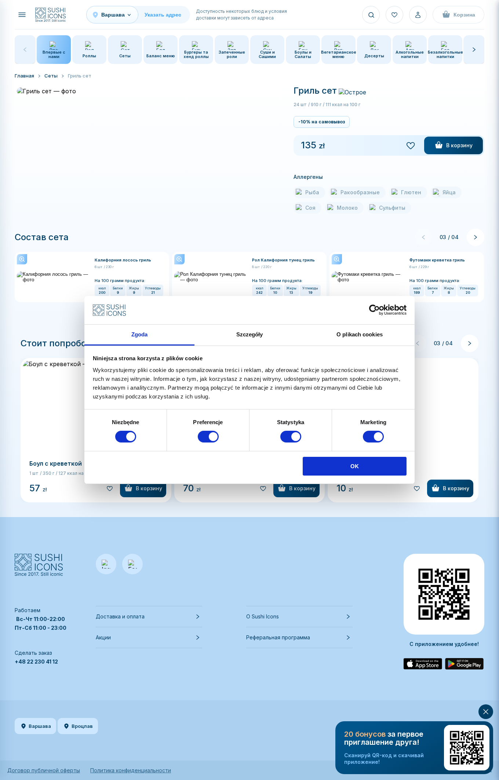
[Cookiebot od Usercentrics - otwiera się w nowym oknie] (374, 309)
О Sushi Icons (262, 616)
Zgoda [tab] (139, 334)
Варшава (40, 726)
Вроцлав (82, 726)
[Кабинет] (418, 15)
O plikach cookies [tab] (359, 334)
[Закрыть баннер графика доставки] (485, 711)
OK (354, 466)
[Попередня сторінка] (423, 237)
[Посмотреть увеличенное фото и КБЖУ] (53, 277)
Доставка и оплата (120, 616)
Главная (24, 76)
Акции (103, 637)
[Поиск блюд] (371, 15)
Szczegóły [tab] (249, 334)
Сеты (51, 76)
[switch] (208, 437)
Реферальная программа (278, 637)
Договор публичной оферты (43, 770)
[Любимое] (394, 15)
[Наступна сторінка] (475, 237)
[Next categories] (474, 49)
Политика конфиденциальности (130, 770)
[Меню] (22, 14)
